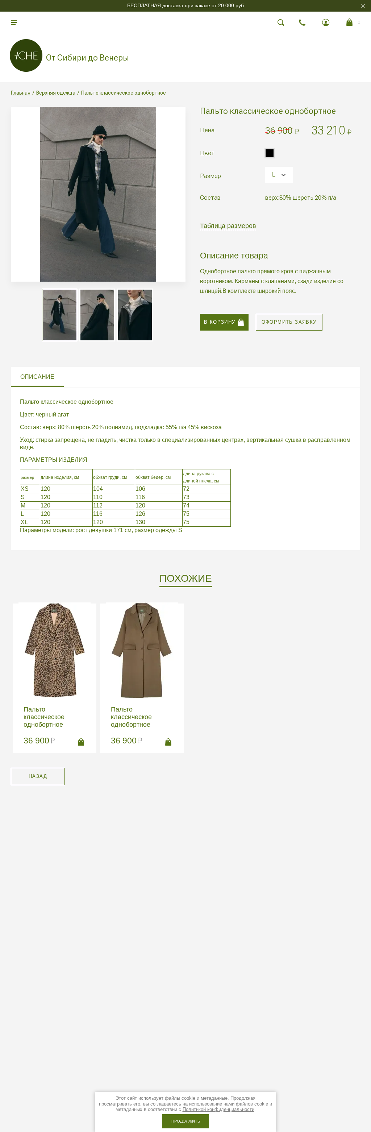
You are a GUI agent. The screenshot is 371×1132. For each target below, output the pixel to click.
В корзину (219, 322)
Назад (38, 776)
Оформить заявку (289, 322)
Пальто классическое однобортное (44, 717)
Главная (20, 93)
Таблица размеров (228, 225)
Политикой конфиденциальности (218, 1109)
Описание (37, 377)
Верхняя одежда (55, 93)
